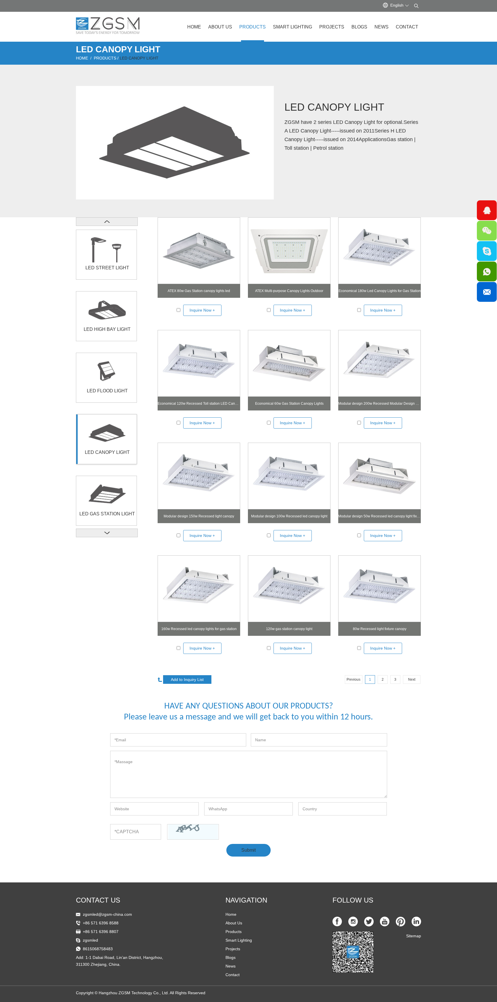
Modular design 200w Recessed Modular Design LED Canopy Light (379, 404)
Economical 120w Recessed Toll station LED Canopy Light (199, 404)
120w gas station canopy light (289, 629)
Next (411, 679)
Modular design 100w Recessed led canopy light (289, 516)
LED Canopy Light (139, 58)
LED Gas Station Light (107, 513)
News (381, 26)
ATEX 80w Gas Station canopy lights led (199, 291)
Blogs (359, 26)
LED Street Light (107, 267)
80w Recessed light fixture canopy (379, 629)
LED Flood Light (107, 390)
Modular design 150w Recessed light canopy (199, 516)
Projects (331, 26)
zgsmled (90, 940)
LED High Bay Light (107, 329)
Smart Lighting (292, 26)
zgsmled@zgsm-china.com (107, 914)
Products (252, 26)
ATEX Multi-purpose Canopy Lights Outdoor (289, 291)
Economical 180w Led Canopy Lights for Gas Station (380, 291)
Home (194, 26)
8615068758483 (98, 949)
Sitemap (413, 936)
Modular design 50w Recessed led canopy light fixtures (379, 516)
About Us (220, 26)
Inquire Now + (202, 310)
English (397, 5)
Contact (407, 26)
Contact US (98, 900)
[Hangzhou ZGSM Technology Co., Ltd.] (107, 23)
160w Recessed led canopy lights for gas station (199, 629)
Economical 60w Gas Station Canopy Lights (289, 404)
